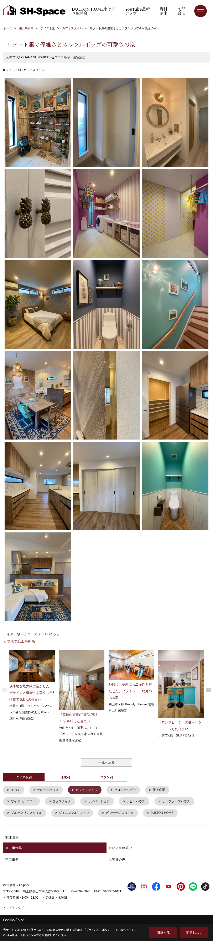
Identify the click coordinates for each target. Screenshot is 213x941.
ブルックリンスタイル (26, 812)
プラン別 (106, 777)
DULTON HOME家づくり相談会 (93, 11)
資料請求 (163, 11)
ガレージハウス (48, 790)
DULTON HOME (161, 812)
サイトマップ (15, 907)
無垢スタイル (61, 801)
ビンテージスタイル (120, 812)
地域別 (65, 777)
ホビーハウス (135, 801)
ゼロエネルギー (125, 790)
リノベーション (99, 801)
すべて (15, 790)
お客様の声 (117, 859)
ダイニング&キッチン (74, 812)
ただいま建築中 (120, 847)
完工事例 (12, 859)
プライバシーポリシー (99, 930)
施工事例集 (13, 847)
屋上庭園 (159, 790)
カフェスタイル (86, 790)
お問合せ (182, 11)
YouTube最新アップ (137, 11)
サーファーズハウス (176, 801)
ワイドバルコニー (23, 801)
